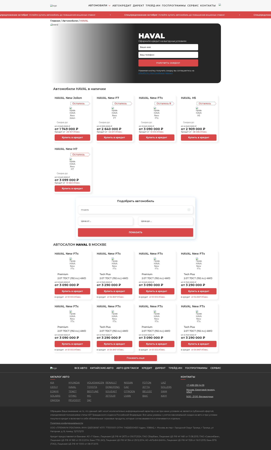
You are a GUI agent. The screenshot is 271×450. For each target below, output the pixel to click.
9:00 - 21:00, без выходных (199, 396)
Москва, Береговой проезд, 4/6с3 (200, 391)
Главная (55, 21)
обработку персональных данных (155, 73)
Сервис (193, 5)
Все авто (80, 368)
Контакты (208, 5)
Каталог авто (59, 377)
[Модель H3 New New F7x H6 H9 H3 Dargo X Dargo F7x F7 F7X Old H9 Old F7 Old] (135, 209)
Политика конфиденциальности (66, 423)
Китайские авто (102, 368)
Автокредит (121, 5)
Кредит (147, 368)
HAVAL (84, 21)
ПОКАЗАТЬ (135, 232)
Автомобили (70, 21)
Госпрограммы (174, 5)
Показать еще (136, 358)
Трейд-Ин (153, 5)
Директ (138, 5)
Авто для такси (127, 368)
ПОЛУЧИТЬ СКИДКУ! (168, 63)
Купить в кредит (72, 137)
